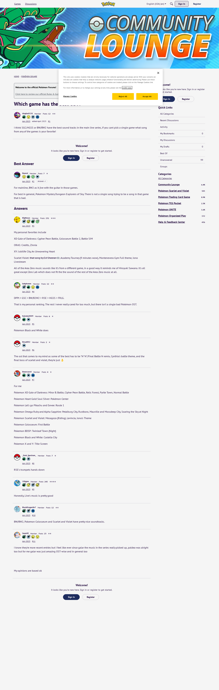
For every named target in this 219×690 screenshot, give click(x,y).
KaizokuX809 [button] (27, 316)
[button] (17, 115)
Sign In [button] (71, 158)
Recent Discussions (169, 120)
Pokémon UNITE (181, 209)
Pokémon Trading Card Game (181, 197)
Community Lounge (181, 184)
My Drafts (181, 146)
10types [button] (25, 481)
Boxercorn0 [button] (27, 371)
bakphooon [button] (26, 283)
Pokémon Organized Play (181, 215)
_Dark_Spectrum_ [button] (29, 455)
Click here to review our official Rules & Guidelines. (40, 94)
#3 (33, 226)
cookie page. (127, 88)
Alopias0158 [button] (27, 113)
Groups (163, 166)
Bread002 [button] (26, 342)
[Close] (158, 72)
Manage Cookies (70, 96)
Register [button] (91, 158)
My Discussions (167, 140)
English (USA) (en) (155, 3)
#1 (49, 121)
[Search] (171, 4)
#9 (33, 489)
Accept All (147, 96)
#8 (33, 463)
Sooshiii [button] (25, 533)
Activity (164, 126)
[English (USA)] (108, 3)
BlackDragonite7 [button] (29, 507)
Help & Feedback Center (181, 222)
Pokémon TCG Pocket (181, 203)
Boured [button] (25, 173)
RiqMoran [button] (26, 218)
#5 (33, 324)
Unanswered (181, 159)
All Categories (167, 113)
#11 (33, 541)
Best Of (163, 153)
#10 (33, 515)
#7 (33, 379)
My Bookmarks (181, 133)
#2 (33, 181)
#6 (33, 350)
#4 (33, 291)
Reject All (123, 96)
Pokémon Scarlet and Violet (181, 190)
